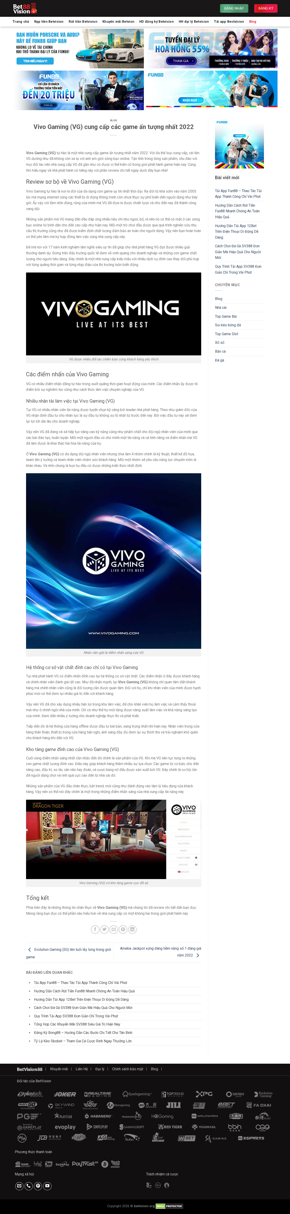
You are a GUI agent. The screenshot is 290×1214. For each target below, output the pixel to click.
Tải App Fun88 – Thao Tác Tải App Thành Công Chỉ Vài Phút (80, 983)
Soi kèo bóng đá (228, 325)
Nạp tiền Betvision (49, 22)
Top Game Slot (226, 334)
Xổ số (219, 342)
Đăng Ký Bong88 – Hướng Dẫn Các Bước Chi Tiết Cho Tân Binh (83, 1033)
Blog (252, 22)
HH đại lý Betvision (194, 22)
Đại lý (99, 1069)
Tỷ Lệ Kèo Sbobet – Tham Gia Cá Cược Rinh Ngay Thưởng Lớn (83, 1041)
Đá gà (219, 360)
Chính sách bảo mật (127, 1069)
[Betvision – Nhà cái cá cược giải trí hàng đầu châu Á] (35, 8)
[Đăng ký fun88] (239, 143)
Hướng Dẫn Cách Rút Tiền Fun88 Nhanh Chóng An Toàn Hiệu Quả (84, 991)
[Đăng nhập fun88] (212, 90)
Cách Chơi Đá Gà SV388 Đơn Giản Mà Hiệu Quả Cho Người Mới (83, 1008)
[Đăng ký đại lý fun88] (78, 48)
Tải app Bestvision (229, 22)
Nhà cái (221, 307)
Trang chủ (20, 22)
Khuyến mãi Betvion (118, 22)
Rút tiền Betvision (83, 22)
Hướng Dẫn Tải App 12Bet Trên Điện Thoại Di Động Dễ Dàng (81, 999)
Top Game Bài (226, 316)
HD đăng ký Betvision (156, 22)
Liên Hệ (82, 1069)
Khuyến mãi (59, 1069)
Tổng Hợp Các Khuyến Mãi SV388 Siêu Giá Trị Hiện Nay (77, 1024)
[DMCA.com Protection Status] (169, 1206)
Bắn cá (220, 351)
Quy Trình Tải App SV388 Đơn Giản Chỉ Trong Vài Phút (76, 1016)
